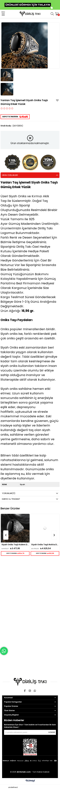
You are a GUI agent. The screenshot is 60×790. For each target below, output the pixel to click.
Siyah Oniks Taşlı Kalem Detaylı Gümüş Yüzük (15, 544)
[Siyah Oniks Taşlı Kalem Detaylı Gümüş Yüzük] (15, 528)
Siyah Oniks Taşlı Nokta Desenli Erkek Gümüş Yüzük (45, 544)
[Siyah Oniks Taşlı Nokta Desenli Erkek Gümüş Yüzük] (45, 528)
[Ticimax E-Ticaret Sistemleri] (30, 780)
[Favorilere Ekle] (57, 101)
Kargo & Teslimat (11, 499)
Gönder (51, 732)
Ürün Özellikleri (10, 175)
